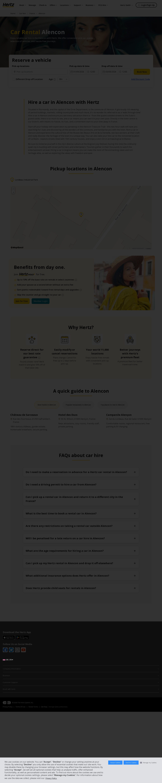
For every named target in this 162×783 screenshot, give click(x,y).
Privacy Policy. (51, 778)
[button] (148, 763)
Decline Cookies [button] (131, 763)
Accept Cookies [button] (115, 763)
